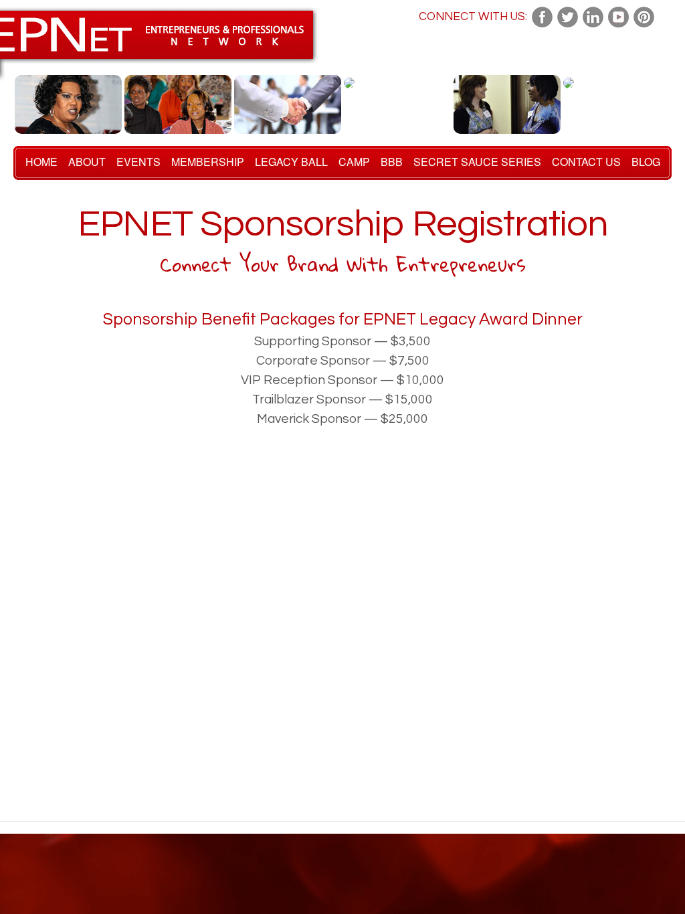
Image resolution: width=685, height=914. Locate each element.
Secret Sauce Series (477, 161)
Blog (645, 161)
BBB (392, 161)
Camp (354, 161)
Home (41, 161)
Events (138, 161)
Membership (207, 161)
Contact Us (586, 161)
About (87, 161)
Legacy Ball (291, 161)
